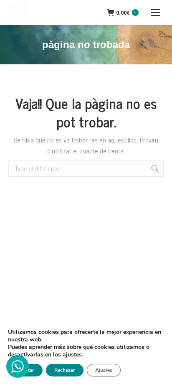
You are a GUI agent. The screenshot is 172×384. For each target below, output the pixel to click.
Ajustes (103, 370)
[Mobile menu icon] (155, 12)
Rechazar (64, 370)
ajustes (72, 355)
